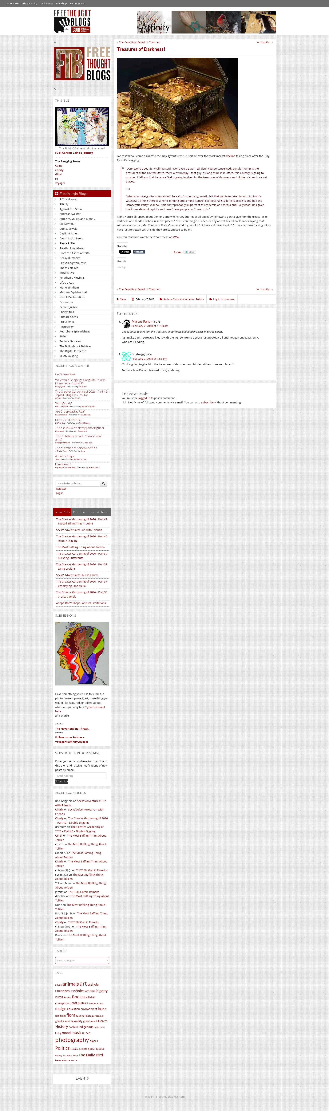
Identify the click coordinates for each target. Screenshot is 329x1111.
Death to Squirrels (71, 238)
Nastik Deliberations (72, 297)
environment (89, 1009)
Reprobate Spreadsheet (75, 331)
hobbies (73, 1027)
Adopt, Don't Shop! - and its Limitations (81, 603)
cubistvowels (85, 414)
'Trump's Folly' (63, 403)
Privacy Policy (29, 3)
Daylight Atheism (70, 233)
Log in (60, 493)
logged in (144, 398)
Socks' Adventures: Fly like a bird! (77, 575)
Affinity (64, 204)
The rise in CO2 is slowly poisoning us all (79, 428)
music (76, 1032)
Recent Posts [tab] (62, 512)
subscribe (207, 402)
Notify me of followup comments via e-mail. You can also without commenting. (184, 402)
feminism (60, 1015)
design (60, 1008)
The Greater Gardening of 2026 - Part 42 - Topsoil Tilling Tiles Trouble (82, 393)
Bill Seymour (68, 224)
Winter (74, 1060)
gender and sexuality (68, 1021)
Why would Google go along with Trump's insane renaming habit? (80, 381)
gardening (97, 1015)
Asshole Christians (174, 299)
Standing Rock (70, 1055)
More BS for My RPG (68, 419)
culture (83, 1003)
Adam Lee (87, 442)
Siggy (83, 451)
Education (73, 1009)
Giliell (58, 174)
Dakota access (96, 1003)
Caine (58, 165)
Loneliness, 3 (63, 464)
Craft (73, 1003)
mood (66, 1033)
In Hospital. (263, 42)
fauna (102, 1009)
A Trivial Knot (68, 199)
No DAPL (86, 1033)
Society (58, 1055)
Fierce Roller (67, 243)
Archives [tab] (102, 512)
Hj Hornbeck (94, 467)
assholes (77, 990)
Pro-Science (67, 322)
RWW (175, 237)
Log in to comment (224, 299)
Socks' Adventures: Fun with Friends (79, 530)
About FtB (13, 3)
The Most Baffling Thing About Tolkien (80, 547)
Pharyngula (67, 312)
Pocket (177, 252)
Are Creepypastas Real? (70, 411)
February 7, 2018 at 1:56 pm (149, 358)
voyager (60, 183)
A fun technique (65, 456)
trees (58, 1060)
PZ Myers (82, 386)
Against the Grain (71, 209)
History (61, 1026)
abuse (58, 984)
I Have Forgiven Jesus (73, 263)
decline (230, 156)
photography (72, 1040)
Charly (59, 170)
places (94, 1041)
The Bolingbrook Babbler (75, 346)
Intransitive (67, 272)
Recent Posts (77, 3)
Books (78, 996)
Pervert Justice (69, 307)
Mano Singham (69, 287)
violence (66, 1060)
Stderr (64, 336)
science (83, 1048)
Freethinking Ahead (72, 248)
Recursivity (66, 326)
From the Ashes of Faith (75, 253)
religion (74, 1048)
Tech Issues (46, 3)
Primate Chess (69, 317)
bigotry (102, 990)
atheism (90, 991)
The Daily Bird (91, 1055)
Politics (62, 1048)
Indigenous (86, 1027)
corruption (62, 1003)
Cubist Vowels (68, 228)
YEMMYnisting (69, 356)
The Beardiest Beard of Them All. (140, 42)
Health (103, 1021)
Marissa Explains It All (74, 292)
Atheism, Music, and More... (77, 219)
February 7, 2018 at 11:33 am (150, 326)
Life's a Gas (67, 282)
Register (61, 488)
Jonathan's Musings (72, 277)
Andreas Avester (70, 214)
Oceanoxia (66, 302)
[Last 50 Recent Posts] (65, 374)
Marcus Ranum (80, 459)
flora (70, 1015)
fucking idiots (83, 1015)
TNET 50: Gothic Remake (91, 870)
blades (67, 997)
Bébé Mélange (84, 423)
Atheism (190, 299)
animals (70, 984)
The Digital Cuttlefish (73, 351)
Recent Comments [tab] (83, 512)
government (90, 1021)
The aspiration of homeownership (76, 448)
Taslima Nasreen (70, 341)
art (83, 983)
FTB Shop (61, 3)
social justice (96, 1048)
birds (59, 997)
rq (56, 178)
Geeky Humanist (70, 258)
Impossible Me (69, 268)
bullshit (89, 997)
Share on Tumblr (139, 252)
